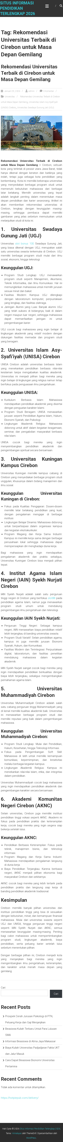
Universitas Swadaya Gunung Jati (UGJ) (35, 107)
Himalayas (17, 1133)
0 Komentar (48, 91)
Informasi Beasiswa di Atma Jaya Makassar (30, 1041)
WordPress (31, 1138)
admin (31, 91)
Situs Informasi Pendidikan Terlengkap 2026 (17, 8)
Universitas (10, 96)
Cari (3, 987)
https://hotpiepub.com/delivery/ (20, 1097)
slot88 (51, 598)
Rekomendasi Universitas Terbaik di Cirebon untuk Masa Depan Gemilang (29, 73)
